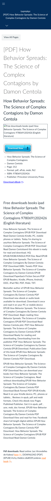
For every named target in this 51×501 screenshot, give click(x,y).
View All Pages (11, 37)
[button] (25, 14)
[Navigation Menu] (7, 25)
